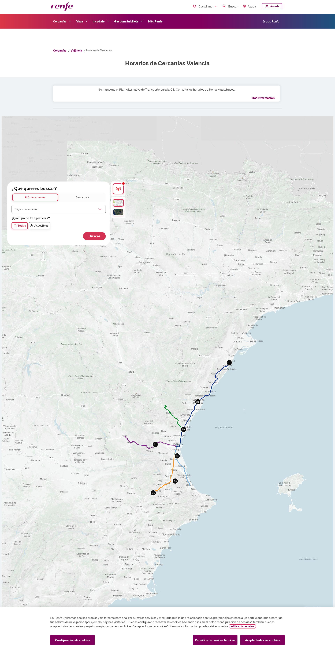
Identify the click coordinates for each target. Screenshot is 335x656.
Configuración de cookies (72, 640)
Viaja (79, 21)
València (76, 50)
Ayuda (252, 6)
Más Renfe (155, 21)
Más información (263, 97)
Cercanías (59, 21)
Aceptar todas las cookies (262, 640)
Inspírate (99, 21)
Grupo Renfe (271, 21)
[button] (177, 456)
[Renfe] (61, 7)
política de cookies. (242, 626)
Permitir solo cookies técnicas (215, 640)
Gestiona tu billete (126, 21)
